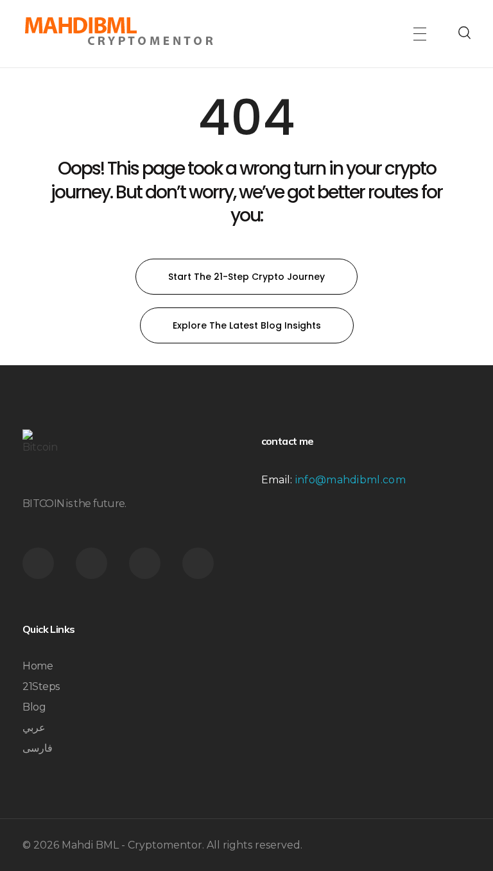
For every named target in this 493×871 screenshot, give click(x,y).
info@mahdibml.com (350, 480)
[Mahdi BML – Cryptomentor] (118, 31)
